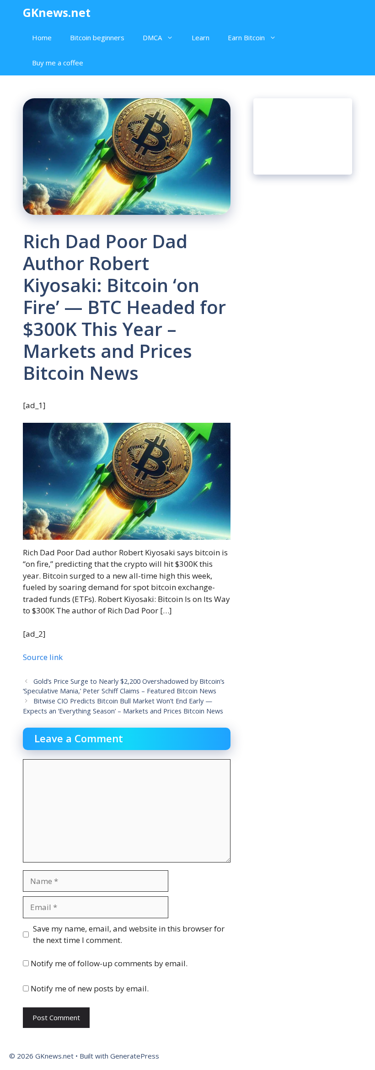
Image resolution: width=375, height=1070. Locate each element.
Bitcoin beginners (97, 37)
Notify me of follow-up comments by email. (109, 963)
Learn (200, 37)
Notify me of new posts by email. (90, 988)
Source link (43, 657)
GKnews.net (57, 12)
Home (42, 37)
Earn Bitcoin (246, 37)
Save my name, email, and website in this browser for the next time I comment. (129, 934)
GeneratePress (134, 1055)
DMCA (152, 37)
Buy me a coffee (57, 62)
